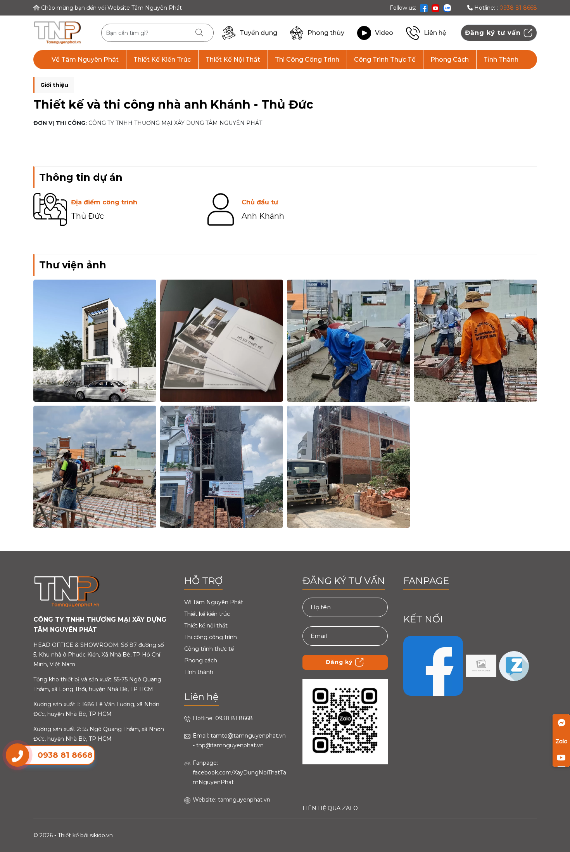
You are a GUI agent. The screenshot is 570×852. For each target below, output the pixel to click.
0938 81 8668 (518, 7)
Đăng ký (340, 661)
